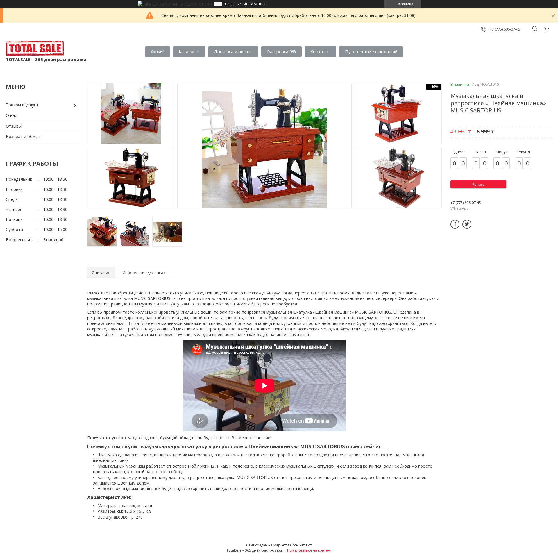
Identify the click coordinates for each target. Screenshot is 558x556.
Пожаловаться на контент (309, 550)
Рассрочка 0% (281, 51)
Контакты (320, 51)
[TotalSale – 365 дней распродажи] (35, 48)
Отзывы (14, 126)
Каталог (187, 51)
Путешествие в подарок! (371, 51)
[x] (466, 224)
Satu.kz (305, 545)
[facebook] (454, 224)
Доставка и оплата (233, 51)
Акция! (157, 51)
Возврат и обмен (23, 136)
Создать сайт (236, 4)
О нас (11, 115)
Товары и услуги (22, 105)
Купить (478, 184)
